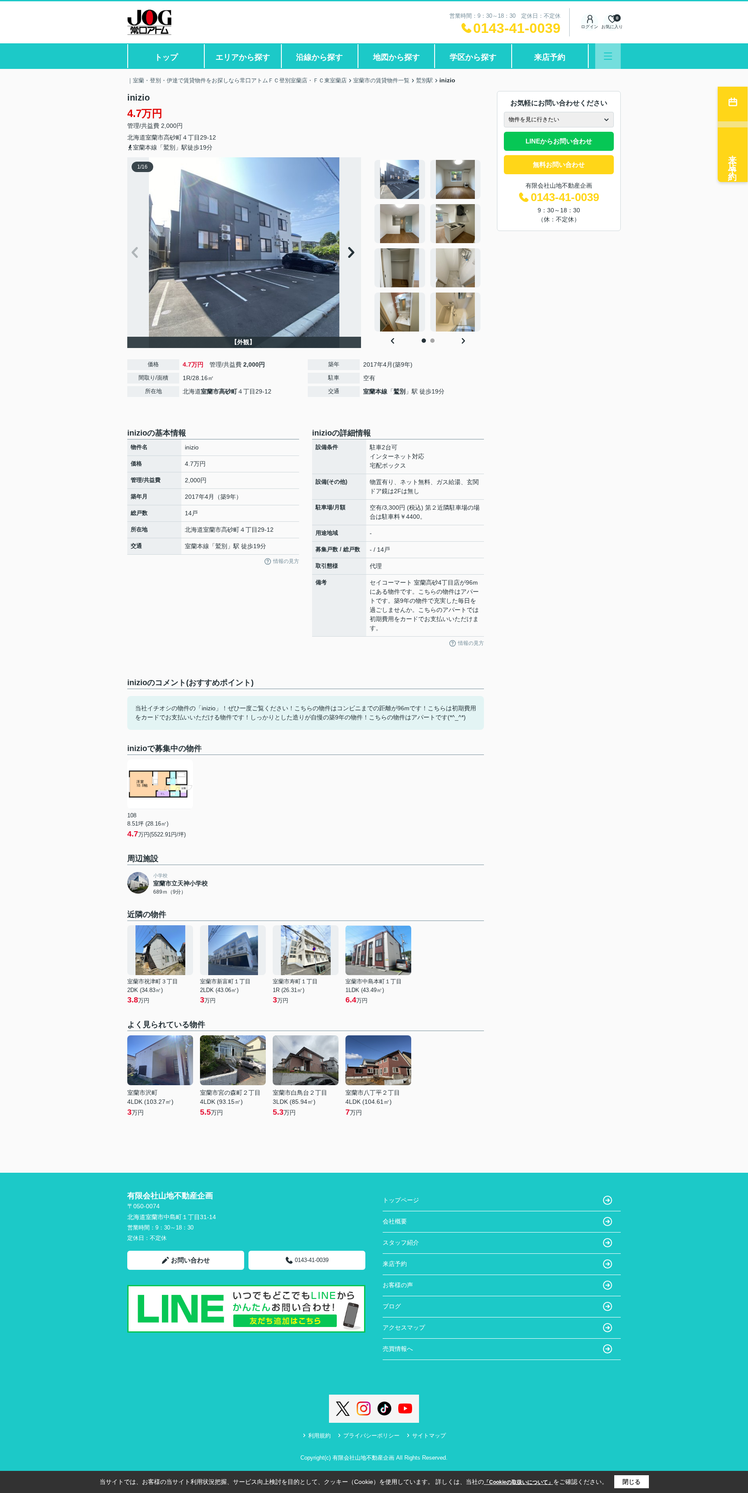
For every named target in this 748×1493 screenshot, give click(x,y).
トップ (166, 57)
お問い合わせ (190, 1260)
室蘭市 (154, 137)
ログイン (589, 26)
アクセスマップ (404, 1327)
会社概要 (395, 1221)
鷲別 (399, 391)
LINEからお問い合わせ (559, 141)
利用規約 (319, 1435)
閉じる (631, 1481)
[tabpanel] (428, 245)
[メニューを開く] (608, 56)
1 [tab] (424, 340)
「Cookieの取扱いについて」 (518, 1482)
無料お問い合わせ (559, 164)
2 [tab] (432, 340)
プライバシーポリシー (371, 1435)
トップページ (401, 1200)
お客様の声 (398, 1285)
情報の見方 (286, 561)
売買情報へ (398, 1348)
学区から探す (473, 57)
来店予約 (549, 57)
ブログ (392, 1306)
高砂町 (173, 137)
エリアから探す (243, 57)
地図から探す (396, 57)
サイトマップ (429, 1435)
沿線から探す (319, 57)
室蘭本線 (375, 391)
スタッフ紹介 (401, 1242)
